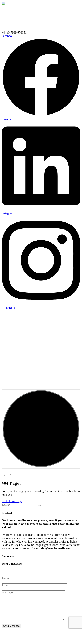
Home (5, 307)
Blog (12, 307)
